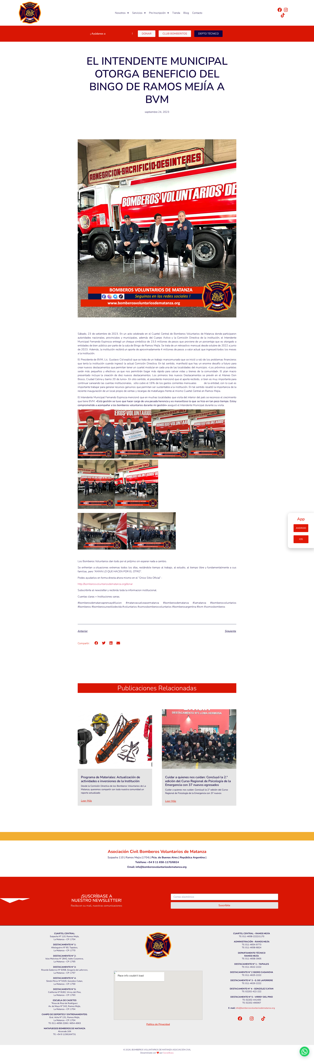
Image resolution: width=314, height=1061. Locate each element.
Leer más (86, 800)
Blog (186, 13)
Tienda (176, 13)
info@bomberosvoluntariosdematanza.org (255, 1008)
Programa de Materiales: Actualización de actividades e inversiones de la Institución (110, 779)
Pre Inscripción (157, 13)
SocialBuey (168, 1052)
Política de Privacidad (158, 1024)
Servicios (137, 13)
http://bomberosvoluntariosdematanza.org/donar (105, 584)
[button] (96, 643)
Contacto (197, 13)
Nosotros (120, 13)
